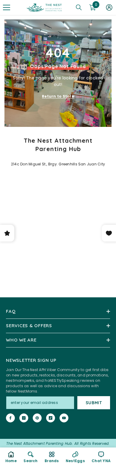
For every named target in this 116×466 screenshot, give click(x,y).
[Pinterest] (37, 417)
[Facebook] (10, 417)
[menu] (6, 7)
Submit (94, 402)
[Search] (78, 7)
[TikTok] (50, 417)
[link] (30, 457)
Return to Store (58, 96)
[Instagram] (23, 417)
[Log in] (109, 7)
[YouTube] (63, 417)
